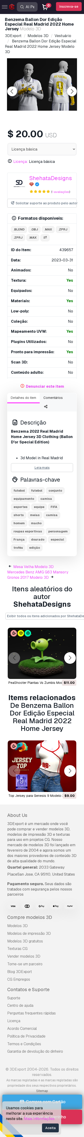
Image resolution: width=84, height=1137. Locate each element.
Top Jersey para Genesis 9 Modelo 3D (37, 796)
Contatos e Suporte (28, 989)
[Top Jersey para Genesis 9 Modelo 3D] (42, 766)
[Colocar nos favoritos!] (69, 672)
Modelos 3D (17, 925)
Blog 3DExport (19, 971)
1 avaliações (60, 192)
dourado (37, 539)
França (19, 539)
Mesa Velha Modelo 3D (33, 566)
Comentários (53, 398)
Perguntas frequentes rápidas (31, 1013)
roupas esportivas (28, 531)
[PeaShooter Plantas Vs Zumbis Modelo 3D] (42, 653)
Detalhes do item (23, 398)
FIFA (54, 507)
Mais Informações (39, 1118)
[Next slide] (72, 91)
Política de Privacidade (26, 1036)
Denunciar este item (45, 386)
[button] (69, 658)
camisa (46, 499)
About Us (17, 815)
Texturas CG (17, 948)
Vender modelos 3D (23, 956)
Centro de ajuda (20, 1005)
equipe (39, 507)
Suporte (13, 998)
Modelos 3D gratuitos (25, 941)
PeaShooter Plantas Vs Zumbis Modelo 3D (40, 683)
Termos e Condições (24, 1043)
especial (57, 539)
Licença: (20, 161)
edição (34, 548)
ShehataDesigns (50, 178)
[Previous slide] (12, 91)
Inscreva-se (68, 6)
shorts (19, 515)
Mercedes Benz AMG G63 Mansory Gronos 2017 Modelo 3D (37, 575)
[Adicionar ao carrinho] (60, 672)
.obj (34, 229)
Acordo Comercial (22, 1028)
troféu (18, 548)
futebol (19, 491)
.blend (19, 229)
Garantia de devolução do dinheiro (35, 1051)
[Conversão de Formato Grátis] (45, 237)
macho (36, 523)
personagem (58, 531)
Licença (13, 1020)
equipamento (24, 499)
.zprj (62, 229)
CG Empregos (18, 979)
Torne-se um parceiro (24, 964)
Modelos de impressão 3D (29, 933)
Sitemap (42, 1091)
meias (35, 515)
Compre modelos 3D (29, 917)
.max (48, 229)
